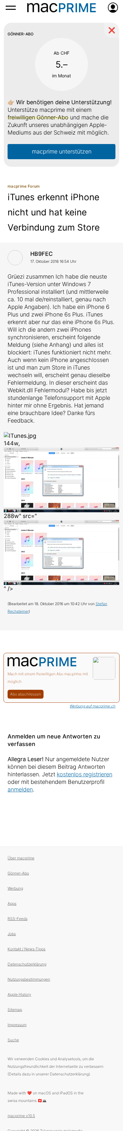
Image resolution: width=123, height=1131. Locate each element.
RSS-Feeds (17, 918)
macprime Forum (24, 186)
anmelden (20, 789)
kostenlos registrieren (84, 774)
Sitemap (15, 1009)
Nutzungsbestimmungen (29, 979)
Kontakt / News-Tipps (26, 949)
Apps (12, 903)
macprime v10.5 (21, 1115)
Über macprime (21, 858)
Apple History (19, 994)
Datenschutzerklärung (27, 964)
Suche (13, 1040)
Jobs (12, 933)
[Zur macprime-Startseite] (61, 7)
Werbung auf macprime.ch (92, 706)
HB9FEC (41, 253)
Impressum (17, 1024)
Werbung (15, 888)
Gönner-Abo (18, 873)
